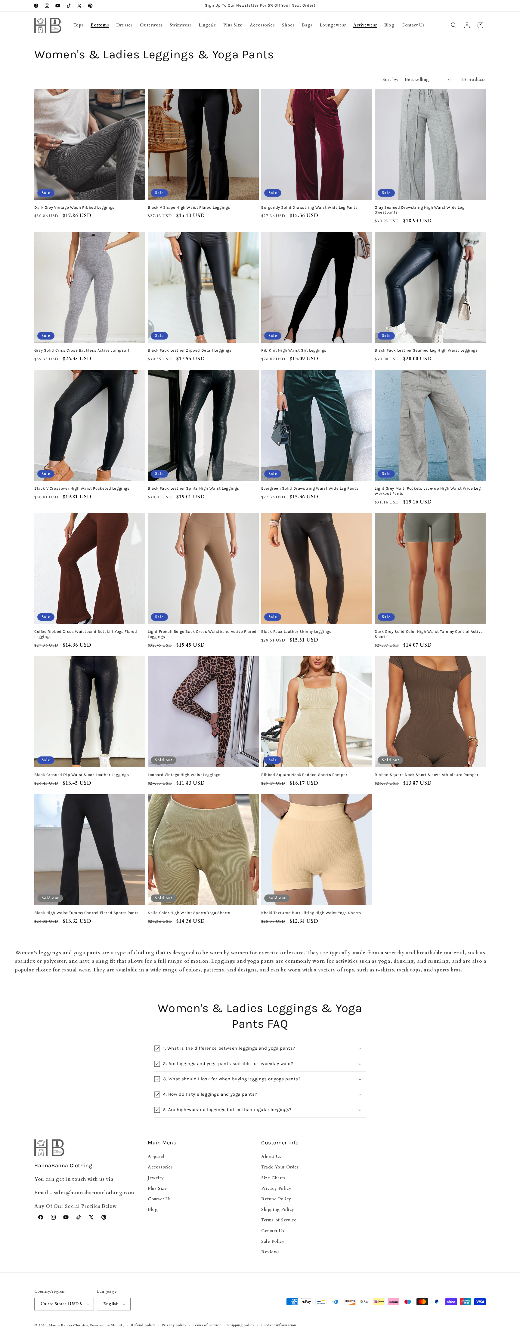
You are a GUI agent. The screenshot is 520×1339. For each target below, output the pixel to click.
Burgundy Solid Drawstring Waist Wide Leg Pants (309, 207)
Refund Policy (276, 1199)
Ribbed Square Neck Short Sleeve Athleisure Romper (426, 774)
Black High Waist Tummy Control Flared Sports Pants (86, 912)
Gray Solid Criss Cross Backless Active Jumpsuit (81, 350)
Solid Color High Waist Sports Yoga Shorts (189, 912)
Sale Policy (273, 1241)
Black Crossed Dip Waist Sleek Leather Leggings (81, 774)
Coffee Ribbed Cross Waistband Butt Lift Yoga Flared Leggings (85, 634)
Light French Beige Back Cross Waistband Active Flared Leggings (202, 634)
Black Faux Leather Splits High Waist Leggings (193, 488)
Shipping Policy (277, 1209)
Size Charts (273, 1178)
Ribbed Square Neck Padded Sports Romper (304, 774)
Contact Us (159, 1199)
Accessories (160, 1167)
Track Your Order (280, 1167)
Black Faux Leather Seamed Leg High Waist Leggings (426, 350)
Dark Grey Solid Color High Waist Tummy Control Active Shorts (429, 634)
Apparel (156, 1156)
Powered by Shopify (107, 1325)
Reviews (270, 1252)
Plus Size (157, 1188)
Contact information (278, 1325)
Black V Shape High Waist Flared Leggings (189, 207)
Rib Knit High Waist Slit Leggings (294, 350)
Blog (153, 1209)
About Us (271, 1156)
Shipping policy (241, 1325)
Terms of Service (279, 1220)
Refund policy (143, 1325)
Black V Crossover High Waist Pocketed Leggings (82, 488)
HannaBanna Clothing (69, 1325)
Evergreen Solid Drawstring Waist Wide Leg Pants (309, 488)
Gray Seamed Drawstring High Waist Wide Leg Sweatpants (419, 210)
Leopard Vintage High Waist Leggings (184, 774)
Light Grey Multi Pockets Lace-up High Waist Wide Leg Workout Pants (428, 491)
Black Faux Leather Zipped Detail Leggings (190, 350)
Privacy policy (174, 1325)
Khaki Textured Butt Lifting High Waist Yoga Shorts (311, 912)
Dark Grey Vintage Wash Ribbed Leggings (74, 207)
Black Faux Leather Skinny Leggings (296, 631)
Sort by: (390, 79)
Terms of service (207, 1325)
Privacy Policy (276, 1188)
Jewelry (156, 1178)
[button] (453, 25)
